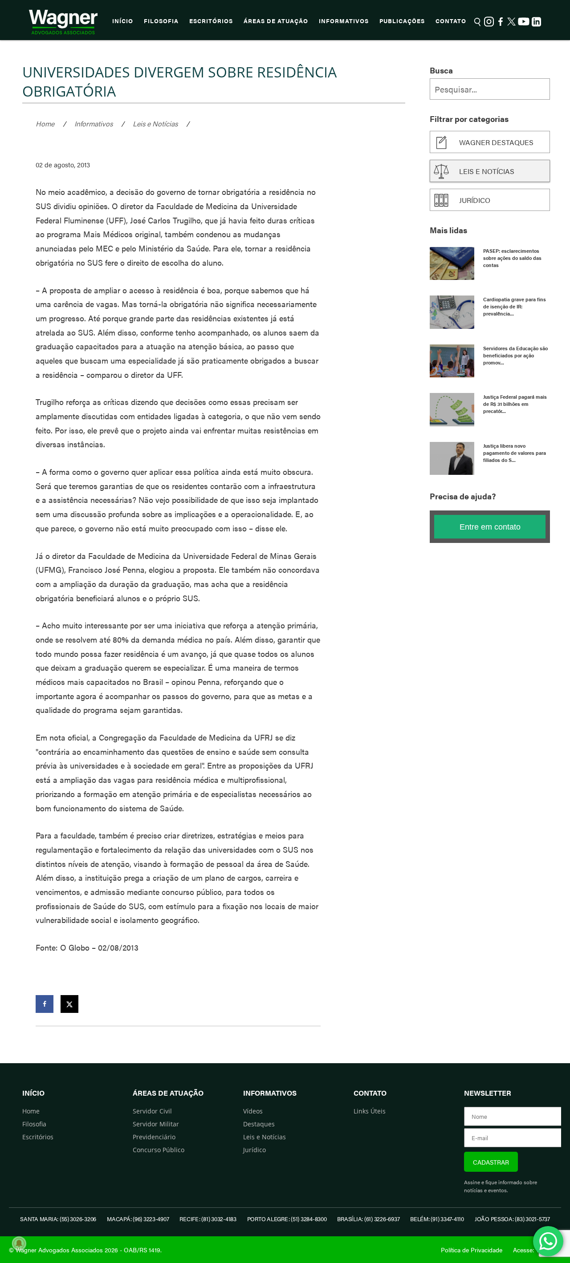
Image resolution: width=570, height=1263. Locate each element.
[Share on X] (69, 1004)
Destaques (259, 1124)
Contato (451, 21)
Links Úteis (370, 1111)
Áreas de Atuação (276, 21)
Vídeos (253, 1111)
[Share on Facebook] (44, 1004)
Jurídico (474, 200)
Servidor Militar (156, 1124)
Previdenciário (154, 1137)
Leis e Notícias (155, 123)
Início (122, 21)
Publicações (402, 21)
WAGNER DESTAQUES (496, 142)
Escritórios (211, 21)
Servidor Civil (152, 1111)
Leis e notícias (486, 171)
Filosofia (161, 21)
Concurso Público (158, 1150)
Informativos (344, 21)
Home (45, 123)
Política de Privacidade (471, 1249)
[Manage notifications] (19, 1243)
